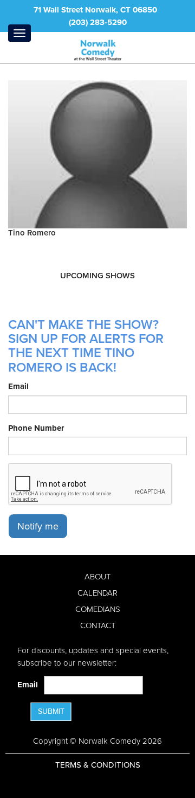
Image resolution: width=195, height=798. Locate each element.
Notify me (37, 526)
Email (18, 386)
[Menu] (19, 33)
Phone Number (36, 428)
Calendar (97, 593)
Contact (97, 625)
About (97, 577)
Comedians (97, 609)
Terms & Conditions (97, 765)
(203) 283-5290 (98, 22)
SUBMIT (51, 711)
